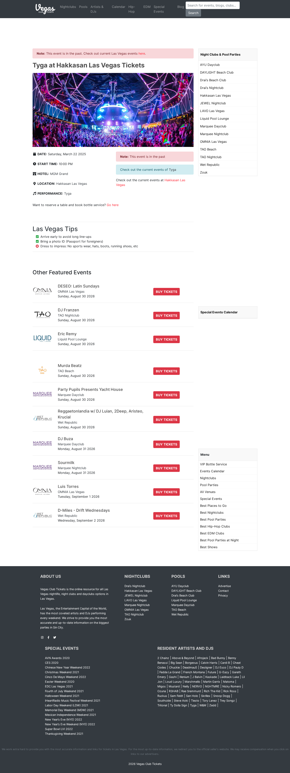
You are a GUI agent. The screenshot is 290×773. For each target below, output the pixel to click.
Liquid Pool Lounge (214, 118)
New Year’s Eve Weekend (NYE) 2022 (70, 724)
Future (212, 672)
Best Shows (208, 547)
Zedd (212, 705)
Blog (180, 7)
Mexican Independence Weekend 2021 (70, 714)
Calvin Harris (209, 662)
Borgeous (191, 662)
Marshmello (192, 681)
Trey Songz (227, 700)
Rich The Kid (212, 691)
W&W (202, 705)
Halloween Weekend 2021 (62, 695)
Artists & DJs (97, 9)
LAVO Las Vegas (212, 111)
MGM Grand (59, 174)
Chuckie (174, 667)
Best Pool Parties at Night (219, 540)
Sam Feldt (176, 695)
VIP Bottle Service (213, 464)
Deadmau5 (190, 667)
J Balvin (197, 677)
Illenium (184, 677)
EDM (147, 7)
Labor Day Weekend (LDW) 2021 (66, 705)
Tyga (67, 193)
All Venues (207, 492)
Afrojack (202, 658)
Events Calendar (212, 471)
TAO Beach (208, 149)
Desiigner (206, 667)
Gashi (173, 677)
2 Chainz (163, 658)
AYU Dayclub (210, 65)
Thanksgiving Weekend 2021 (64, 733)
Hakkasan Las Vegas (71, 184)
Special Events (159, 9)
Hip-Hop (131, 9)
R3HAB (173, 691)
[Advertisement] (145, 28)
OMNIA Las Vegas (213, 142)
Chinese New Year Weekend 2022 (67, 667)
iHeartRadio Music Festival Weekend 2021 (72, 700)
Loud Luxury (173, 681)
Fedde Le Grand (169, 672)
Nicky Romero (231, 686)
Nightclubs (68, 7)
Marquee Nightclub (214, 134)
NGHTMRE (212, 686)
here (141, 53)
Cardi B (225, 662)
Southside (164, 700)
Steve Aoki (181, 700)
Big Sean (176, 662)
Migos (161, 686)
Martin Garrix (211, 681)
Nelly (186, 686)
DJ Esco (220, 667)
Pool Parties (209, 485)
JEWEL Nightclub (213, 103)
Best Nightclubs (212, 512)
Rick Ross (229, 691)
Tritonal (162, 705)
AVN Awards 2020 (57, 658)
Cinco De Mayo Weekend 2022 (65, 677)
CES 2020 (51, 662)
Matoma (228, 681)
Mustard (174, 686)
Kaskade (211, 677)
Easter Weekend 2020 (59, 681)
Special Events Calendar (219, 312)
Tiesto (195, 700)
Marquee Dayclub (213, 126)
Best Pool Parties (213, 519)
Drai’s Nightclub (212, 88)
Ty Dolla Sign (178, 705)
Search (193, 13)
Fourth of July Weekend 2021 (64, 691)
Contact (223, 590)
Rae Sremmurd (191, 691)
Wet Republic (210, 165)
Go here (113, 205)
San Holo (192, 695)
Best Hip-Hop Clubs (215, 526)
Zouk (204, 172)
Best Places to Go (213, 506)
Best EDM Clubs (212, 533)
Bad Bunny (218, 658)
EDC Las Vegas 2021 (59, 686)
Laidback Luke (229, 677)
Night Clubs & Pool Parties (220, 54)
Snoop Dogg (221, 695)
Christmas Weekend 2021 (62, 672)
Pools (83, 7)
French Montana (194, 672)
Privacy (223, 595)
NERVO (197, 686)
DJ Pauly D (236, 667)
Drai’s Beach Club (213, 80)
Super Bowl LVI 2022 (59, 729)
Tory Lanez (209, 700)
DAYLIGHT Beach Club (217, 72)
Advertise (224, 586)
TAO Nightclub (211, 157)
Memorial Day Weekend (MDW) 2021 (69, 710)
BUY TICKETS (166, 292)
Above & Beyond (183, 658)
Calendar (118, 7)
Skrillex (205, 695)
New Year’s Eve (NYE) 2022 (63, 719)
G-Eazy (224, 672)
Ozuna (161, 691)
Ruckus (162, 695)
